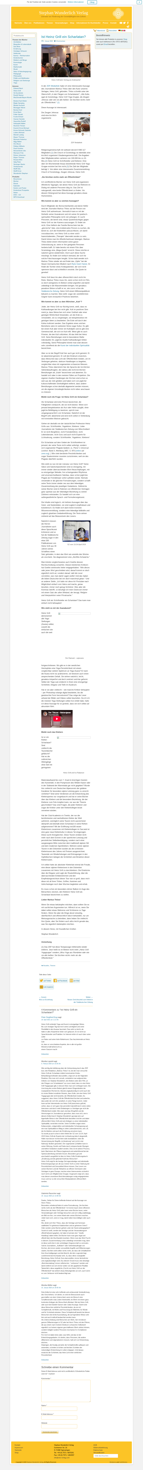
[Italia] (122, 31)
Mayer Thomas (19, 137)
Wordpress (113, 1462)
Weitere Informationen (76, 2)
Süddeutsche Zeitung (50, 291)
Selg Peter (17, 162)
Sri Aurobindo (18, 93)
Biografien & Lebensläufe (22, 44)
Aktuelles (46, 965)
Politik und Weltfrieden (21, 78)
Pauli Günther (18, 148)
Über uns (27, 23)
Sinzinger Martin (19, 164)
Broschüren (18, 179)
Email (106, 44)
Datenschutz (98, 1450)
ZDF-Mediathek (53, 86)
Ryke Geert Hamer (79, 264)
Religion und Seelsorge (22, 80)
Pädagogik (17, 74)
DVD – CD (17, 195)
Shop (72, 23)
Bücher (16, 181)
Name (44, 1405)
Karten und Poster (20, 188)
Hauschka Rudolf (20, 121)
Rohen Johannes (20, 155)
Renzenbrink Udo (20, 151)
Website (44, 1423)
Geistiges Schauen (20, 51)
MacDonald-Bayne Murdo (23, 97)
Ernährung (17, 49)
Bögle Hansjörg (19, 103)
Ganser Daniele (19, 119)
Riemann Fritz (18, 153)
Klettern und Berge (20, 60)
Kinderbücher (18, 58)
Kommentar (46, 1378)
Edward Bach (18, 88)
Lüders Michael (19, 132)
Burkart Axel (18, 110)
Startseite (18, 23)
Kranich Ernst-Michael (21, 128)
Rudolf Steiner (19, 95)
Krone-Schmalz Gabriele (22, 130)
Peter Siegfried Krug (49, 1017)
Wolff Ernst (17, 171)
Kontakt (113, 23)
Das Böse (17, 46)
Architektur (17, 42)
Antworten (45, 1054)
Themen (50, 23)
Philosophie (18, 76)
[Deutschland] (119, 31)
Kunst (16, 65)
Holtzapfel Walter (19, 123)
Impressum (19, 1448)
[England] (124, 31)
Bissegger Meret (19, 107)
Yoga (15, 83)
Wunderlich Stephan (21, 173)
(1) (58, 102)
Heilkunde (17, 53)
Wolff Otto (17, 169)
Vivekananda (18, 166)
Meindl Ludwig (19, 135)
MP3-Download (19, 197)
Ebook (16, 183)
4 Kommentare (60, 41)
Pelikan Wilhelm (19, 146)
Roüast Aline (18, 160)
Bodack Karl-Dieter (20, 101)
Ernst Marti (17, 112)
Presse (105, 23)
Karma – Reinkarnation (22, 55)
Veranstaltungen (61, 23)
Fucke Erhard (18, 117)
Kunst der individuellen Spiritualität (75, 345)
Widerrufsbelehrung (100, 1448)
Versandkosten (98, 1453)
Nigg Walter (18, 141)
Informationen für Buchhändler (88, 23)
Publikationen (39, 23)
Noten (16, 192)
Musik (16, 69)
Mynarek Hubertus (20, 139)
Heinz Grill (17, 91)
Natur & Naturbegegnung (22, 71)
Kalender (17, 186)
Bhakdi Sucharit (19, 105)
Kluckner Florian (19, 126)
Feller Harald (18, 114)
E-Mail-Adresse (47, 1414)
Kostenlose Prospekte (21, 190)
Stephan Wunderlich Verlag (63, 12)
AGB (95, 1445)
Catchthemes (123, 1462)
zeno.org (45, 453)
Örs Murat (17, 144)
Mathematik (18, 67)
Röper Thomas (19, 157)
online (78, 451)
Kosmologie (18, 62)
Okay (92, 2)
